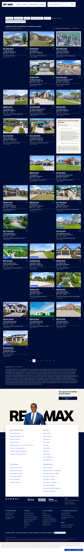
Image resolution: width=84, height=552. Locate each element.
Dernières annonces (29, 513)
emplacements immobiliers (30, 517)
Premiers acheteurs (47, 517)
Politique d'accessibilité (46, 532)
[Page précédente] (30, 360)
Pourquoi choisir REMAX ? (67, 525)
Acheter (18, 4)
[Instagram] (8, 499)
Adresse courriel (62, 125)
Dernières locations (28, 515)
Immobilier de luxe (18, 454)
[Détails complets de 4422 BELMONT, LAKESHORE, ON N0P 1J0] (42, 163)
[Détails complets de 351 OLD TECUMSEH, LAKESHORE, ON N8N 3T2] (15, 125)
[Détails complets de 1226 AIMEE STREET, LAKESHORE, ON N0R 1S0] (42, 279)
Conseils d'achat (46, 515)
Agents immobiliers (18, 451)
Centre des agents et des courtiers (67, 518)
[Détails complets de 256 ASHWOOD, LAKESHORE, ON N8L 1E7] (42, 38)
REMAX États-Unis (9, 513)
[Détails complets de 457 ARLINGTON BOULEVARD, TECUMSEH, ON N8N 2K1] (42, 97)
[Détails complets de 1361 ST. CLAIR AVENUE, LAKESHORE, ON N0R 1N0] (68, 38)
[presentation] (15, 38)
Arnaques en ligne (10, 532)
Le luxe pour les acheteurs (49, 519)
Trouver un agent (33, 4)
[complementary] (59, 533)
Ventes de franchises (66, 515)
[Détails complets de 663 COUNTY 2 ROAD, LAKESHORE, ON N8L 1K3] (42, 251)
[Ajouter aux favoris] (27, 48)
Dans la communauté (66, 527)
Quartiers (26, 523)
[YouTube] (11, 499)
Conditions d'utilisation (33, 532)
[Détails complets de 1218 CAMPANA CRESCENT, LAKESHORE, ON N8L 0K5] (15, 309)
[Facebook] (6, 499)
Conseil (42, 4)
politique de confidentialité (55, 547)
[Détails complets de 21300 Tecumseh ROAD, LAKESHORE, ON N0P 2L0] (15, 251)
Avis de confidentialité (21, 532)
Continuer (69, 549)
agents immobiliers (28, 521)
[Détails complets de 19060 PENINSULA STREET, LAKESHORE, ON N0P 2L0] (68, 221)
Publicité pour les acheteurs (49, 521)
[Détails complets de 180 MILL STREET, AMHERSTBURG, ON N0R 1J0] (68, 192)
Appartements (17, 436)
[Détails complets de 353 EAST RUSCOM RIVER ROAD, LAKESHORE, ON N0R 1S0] (68, 163)
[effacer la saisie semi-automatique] (72, 4)
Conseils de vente (46, 525)
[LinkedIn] (16, 499)
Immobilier (15, 433)
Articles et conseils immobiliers (9, 518)
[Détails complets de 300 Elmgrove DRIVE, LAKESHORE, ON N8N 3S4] (15, 221)
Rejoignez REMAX (65, 513)
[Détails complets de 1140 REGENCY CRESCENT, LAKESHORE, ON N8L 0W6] (42, 125)
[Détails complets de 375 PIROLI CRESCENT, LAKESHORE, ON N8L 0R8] (42, 67)
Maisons (15, 439)
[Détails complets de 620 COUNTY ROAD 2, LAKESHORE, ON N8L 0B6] (68, 97)
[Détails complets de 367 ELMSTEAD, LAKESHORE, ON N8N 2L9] (42, 192)
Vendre (24, 4)
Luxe (25, 527)
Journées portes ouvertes (30, 519)
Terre (14, 442)
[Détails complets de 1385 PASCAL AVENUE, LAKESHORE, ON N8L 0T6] (68, 309)
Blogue (44, 513)
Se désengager (78, 549)
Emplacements (17, 448)
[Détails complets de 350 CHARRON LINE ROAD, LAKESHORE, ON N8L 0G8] (42, 309)
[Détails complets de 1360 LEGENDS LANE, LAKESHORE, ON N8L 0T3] (15, 97)
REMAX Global (9, 515)
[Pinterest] (13, 499)
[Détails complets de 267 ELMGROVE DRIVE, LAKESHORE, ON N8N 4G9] (68, 279)
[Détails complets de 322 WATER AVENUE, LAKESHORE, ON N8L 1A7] (15, 338)
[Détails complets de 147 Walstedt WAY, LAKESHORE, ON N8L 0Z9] (15, 38)
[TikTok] (18, 499)
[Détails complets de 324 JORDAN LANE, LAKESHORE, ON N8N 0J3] (68, 251)
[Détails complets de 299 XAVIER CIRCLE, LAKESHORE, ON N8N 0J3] (15, 192)
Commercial (27, 525)
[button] (59, 533)
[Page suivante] (53, 360)
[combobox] (61, 4)
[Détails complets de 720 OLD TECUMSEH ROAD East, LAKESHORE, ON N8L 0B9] (68, 67)
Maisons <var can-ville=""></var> (21, 445)
